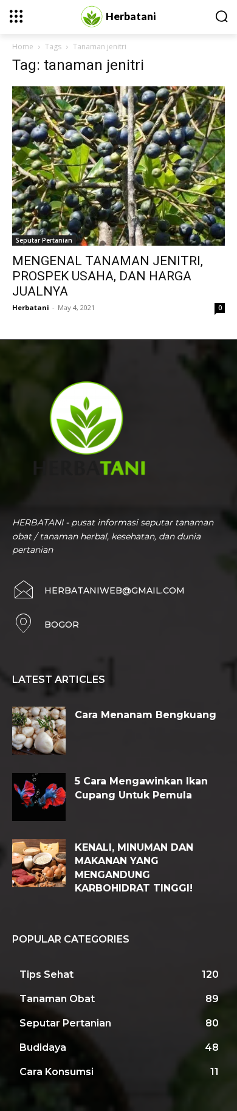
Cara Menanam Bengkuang (145, 715)
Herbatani (30, 307)
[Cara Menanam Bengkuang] (39, 731)
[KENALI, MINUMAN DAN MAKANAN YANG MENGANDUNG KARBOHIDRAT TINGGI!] (39, 863)
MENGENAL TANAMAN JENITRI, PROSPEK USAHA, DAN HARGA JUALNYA (107, 276)
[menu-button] (16, 16)
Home (22, 46)
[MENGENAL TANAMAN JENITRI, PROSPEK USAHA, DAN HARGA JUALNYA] (118, 166)
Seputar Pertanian (44, 240)
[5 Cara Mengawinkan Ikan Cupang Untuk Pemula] (39, 797)
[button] (221, 16)
